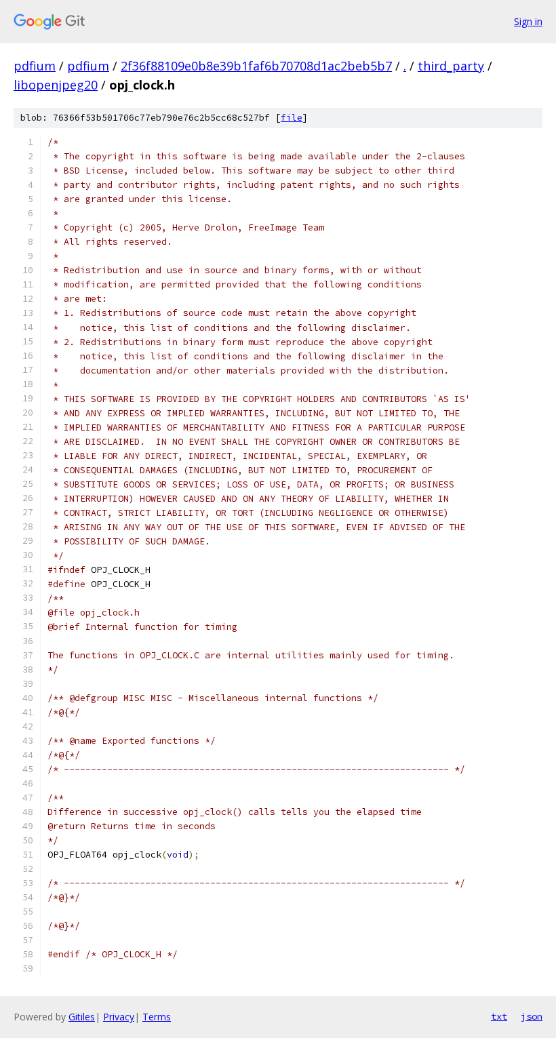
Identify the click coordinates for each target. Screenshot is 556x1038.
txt (499, 1016)
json (531, 1016)
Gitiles (81, 1016)
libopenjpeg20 (56, 85)
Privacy (118, 1016)
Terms (156, 1016)
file (291, 117)
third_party (451, 66)
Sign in (528, 21)
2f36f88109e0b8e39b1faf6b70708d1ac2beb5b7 (256, 66)
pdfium (35, 66)
